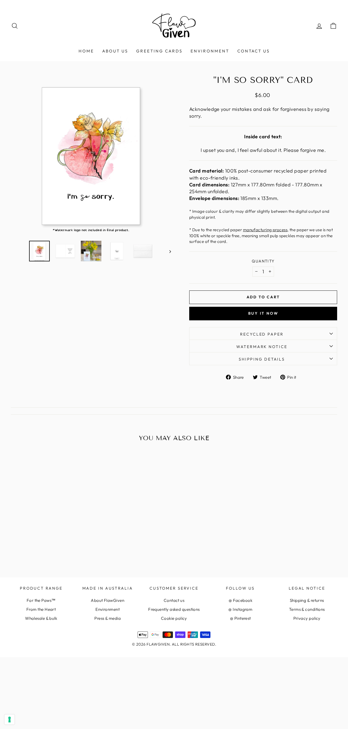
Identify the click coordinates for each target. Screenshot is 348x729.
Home (86, 51)
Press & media (107, 618)
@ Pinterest (240, 618)
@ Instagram (240, 609)
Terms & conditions (307, 609)
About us (115, 51)
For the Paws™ (41, 600)
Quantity (263, 261)
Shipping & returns (307, 600)
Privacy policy (307, 618)
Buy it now (263, 313)
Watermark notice (261, 346)
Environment (210, 51)
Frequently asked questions (174, 609)
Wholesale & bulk (41, 618)
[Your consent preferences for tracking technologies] (9, 719)
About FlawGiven (107, 600)
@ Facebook (241, 600)
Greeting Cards (159, 51)
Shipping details (262, 359)
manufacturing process (265, 229)
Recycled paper (261, 334)
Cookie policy (174, 618)
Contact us (253, 51)
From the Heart (41, 609)
